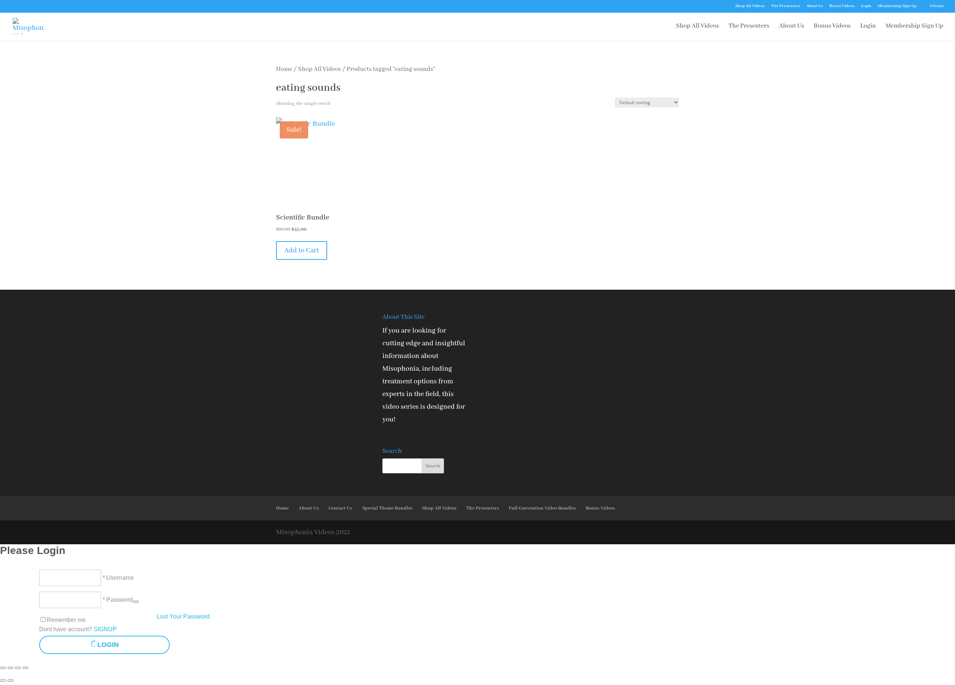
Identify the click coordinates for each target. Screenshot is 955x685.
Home (284, 69)
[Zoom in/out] (3, 668)
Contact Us (341, 508)
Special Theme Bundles (387, 508)
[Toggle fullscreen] (10, 668)
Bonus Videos (842, 6)
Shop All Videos (750, 6)
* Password (117, 600)
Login (866, 6)
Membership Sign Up (897, 6)
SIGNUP (105, 629)
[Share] (18, 668)
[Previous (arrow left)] (3, 680)
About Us (815, 6)
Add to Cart (301, 250)
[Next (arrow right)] (10, 680)
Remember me (66, 620)
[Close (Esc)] (25, 668)
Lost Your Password (183, 616)
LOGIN (108, 644)
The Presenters (785, 6)
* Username (117, 578)
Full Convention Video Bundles (542, 508)
